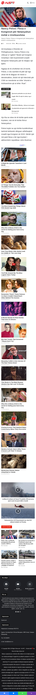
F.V (3, 43)
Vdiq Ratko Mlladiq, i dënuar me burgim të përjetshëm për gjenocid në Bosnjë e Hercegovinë (23, 108)
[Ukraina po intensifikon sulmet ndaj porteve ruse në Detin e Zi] (27, 554)
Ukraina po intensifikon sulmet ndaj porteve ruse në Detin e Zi (27, 562)
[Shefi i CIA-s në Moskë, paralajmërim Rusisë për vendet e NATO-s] (9, 534)
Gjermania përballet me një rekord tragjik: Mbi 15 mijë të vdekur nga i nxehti (21, 96)
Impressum (4, 620)
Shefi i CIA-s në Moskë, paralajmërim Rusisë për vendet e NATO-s (8, 542)
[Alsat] (8, 2)
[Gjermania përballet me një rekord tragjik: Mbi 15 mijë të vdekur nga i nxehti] (5, 95)
